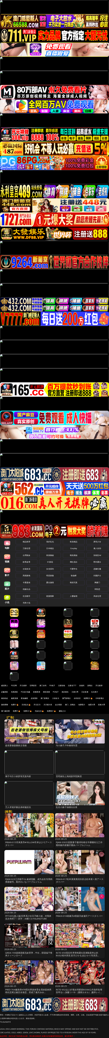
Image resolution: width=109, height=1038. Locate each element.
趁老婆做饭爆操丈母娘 (16, 745)
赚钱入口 (62, 711)
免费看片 (81, 704)
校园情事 (50, 596)
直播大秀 (101, 704)
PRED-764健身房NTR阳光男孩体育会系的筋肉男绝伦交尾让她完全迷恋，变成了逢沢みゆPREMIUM (28, 992)
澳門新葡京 (66, 698)
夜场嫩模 (24, 698)
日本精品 (50, 548)
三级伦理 (26, 548)
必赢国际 (4, 692)
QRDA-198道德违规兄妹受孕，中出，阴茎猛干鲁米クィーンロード (29, 954)
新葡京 (90, 685)
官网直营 (33, 685)
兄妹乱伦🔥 (39, 711)
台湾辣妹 (26, 555)
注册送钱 (61, 685)
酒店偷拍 (65, 692)
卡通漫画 (26, 582)
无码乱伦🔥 (26, 704)
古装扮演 (26, 569)
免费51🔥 (15, 704)
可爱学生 (73, 569)
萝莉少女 (97, 541)
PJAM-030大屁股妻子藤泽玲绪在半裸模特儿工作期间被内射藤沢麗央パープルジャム (79, 843)
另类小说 (26, 602)
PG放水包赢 (25, 692)
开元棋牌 (23, 685)
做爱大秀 (91, 704)
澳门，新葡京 (70, 704)
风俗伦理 (97, 596)
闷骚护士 (97, 575)
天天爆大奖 (48, 704)
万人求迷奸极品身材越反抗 (18, 807)
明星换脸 (50, 575)
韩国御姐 (50, 555)
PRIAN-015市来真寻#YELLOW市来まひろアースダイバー (28, 843)
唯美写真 (73, 582)
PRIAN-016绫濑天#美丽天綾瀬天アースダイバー (79, 915)
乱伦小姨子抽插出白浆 (66, 807)
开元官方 (37, 704)
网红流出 (73, 562)
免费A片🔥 (27, 711)
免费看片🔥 (88, 698)
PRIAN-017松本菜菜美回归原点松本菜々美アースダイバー (79, 880)
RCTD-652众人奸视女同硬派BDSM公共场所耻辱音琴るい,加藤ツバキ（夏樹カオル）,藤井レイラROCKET (79, 992)
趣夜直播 (14, 698)
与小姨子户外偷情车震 (66, 745)
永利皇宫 (77, 698)
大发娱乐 (55, 698)
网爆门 (97, 582)
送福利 (81, 685)
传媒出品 (26, 589)
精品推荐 (26, 541)
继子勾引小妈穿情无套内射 (18, 776)
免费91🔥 (16, 711)
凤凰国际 (14, 692)
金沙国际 (58, 704)
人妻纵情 (73, 596)
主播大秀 (75, 692)
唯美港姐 (73, 555)
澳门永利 (42, 685)
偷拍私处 (4, 698)
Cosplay (73, 548)
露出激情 (50, 582)
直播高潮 (36, 692)
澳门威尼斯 (5, 711)
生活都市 (26, 596)
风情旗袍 (26, 575)
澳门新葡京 (45, 698)
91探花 (50, 562)
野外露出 (97, 562)
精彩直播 (46, 692)
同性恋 (97, 589)
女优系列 (50, 569)
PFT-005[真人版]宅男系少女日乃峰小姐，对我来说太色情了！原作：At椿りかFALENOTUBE (28, 917)
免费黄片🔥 (51, 711)
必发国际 (34, 698)
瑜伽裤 (73, 575)
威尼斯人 (4, 685)
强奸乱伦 (50, 541)
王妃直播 (84, 692)
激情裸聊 (4, 704)
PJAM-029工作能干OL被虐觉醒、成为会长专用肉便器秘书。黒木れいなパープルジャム (29, 880)
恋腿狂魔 (97, 569)
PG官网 (14, 685)
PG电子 (52, 685)
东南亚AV (97, 555)
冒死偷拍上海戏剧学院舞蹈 (69, 776)
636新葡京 (100, 698)
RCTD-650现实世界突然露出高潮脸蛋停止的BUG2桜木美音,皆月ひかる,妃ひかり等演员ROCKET (77, 955)
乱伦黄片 (94, 692)
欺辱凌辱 (26, 562)
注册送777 (72, 685)
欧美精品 (73, 541)
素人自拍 (97, 548)
